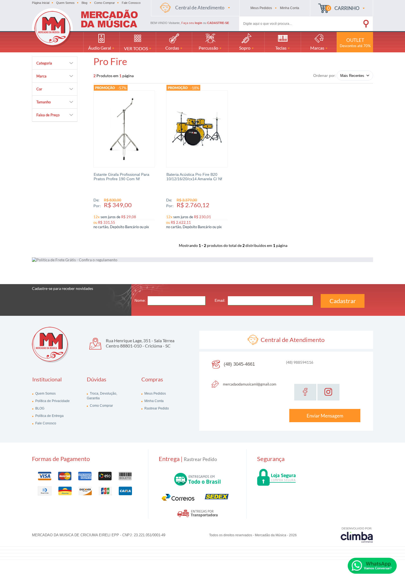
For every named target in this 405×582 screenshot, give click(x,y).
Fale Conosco (131, 2)
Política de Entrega (49, 416)
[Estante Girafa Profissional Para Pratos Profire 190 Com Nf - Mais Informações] (124, 129)
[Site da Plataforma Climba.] (357, 535)
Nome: (140, 300)
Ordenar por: (324, 75)
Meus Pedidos (155, 393)
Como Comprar (104, 2)
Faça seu (191, 23)
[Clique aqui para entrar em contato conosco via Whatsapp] (372, 566)
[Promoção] (105, 88)
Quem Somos (65, 2)
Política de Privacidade (52, 401)
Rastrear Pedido (156, 408)
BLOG (39, 408)
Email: (220, 300)
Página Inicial (40, 2)
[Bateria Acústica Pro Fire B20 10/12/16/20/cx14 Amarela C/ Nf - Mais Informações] (196, 129)
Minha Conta (154, 401)
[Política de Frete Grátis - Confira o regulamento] (202, 259)
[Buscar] (358, 23)
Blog (84, 2)
